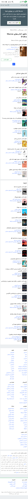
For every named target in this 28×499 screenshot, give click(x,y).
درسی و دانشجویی (10, 372)
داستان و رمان (24, 436)
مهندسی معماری (10, 388)
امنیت (25, 388)
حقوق (13, 370)
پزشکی (12, 356)
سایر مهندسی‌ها (10, 398)
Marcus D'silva (14, 47)
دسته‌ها (3, 2)
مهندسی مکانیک (10, 392)
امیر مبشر (18, 316)
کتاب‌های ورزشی (17, 317)
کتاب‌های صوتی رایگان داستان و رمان (13, 80)
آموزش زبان (24, 372)
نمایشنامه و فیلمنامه (22, 368)
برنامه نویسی (24, 390)
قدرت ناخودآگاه (16, 54)
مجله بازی (12, 412)
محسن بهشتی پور (16, 120)
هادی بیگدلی (17, 209)
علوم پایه (12, 376)
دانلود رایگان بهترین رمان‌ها (15, 111)
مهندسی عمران (10, 386)
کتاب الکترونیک (11, 482)
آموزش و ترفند (24, 386)
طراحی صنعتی (11, 384)
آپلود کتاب (22, 5)
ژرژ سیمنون (17, 220)
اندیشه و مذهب (10, 354)
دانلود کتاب (6, 59)
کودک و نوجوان (23, 420)
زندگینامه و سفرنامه (23, 366)
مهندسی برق (11, 390)
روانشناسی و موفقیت (22, 438)
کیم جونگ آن (17, 306)
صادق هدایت (17, 79)
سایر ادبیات (24, 374)
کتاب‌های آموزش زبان (16, 173)
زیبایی (25, 414)
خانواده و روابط (24, 412)
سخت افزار (24, 394)
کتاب (24, 464)
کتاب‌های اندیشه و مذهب (15, 211)
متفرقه (25, 428)
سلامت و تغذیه (23, 418)
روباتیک (12, 396)
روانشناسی (11, 362)
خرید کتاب (12, 486)
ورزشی (25, 424)
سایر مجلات (11, 428)
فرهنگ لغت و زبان (23, 370)
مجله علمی (11, 422)
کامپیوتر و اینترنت (23, 402)
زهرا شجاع (18, 110)
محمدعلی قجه (17, 326)
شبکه (25, 396)
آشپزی (25, 410)
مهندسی (12, 382)
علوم (13, 350)
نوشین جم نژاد (17, 240)
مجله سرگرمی (11, 414)
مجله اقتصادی (11, 416)
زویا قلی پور (17, 250)
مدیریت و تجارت (23, 442)
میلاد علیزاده (17, 130)
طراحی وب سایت (23, 398)
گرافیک (25, 400)
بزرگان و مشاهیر (23, 408)
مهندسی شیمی (10, 394)
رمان (26, 354)
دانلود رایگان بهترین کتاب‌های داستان (13, 190)
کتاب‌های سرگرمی (17, 142)
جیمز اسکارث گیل (16, 199)
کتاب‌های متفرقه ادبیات (16, 297)
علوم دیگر (12, 378)
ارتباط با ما (24, 482)
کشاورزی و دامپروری (9, 374)
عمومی (25, 406)
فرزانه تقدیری (17, 230)
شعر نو (25, 358)
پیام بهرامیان (17, 141)
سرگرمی (25, 416)
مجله (12, 406)
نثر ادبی (25, 364)
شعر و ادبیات (24, 434)
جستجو (9, 2)
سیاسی (12, 366)
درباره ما (25, 484)
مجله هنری (11, 426)
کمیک (25, 362)
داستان (25, 352)
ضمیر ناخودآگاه (11, 52)
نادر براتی (18, 189)
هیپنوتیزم (5, 52)
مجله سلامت (11, 424)
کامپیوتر (25, 382)
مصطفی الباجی (17, 100)
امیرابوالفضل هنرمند (16, 337)
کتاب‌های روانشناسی (17, 101)
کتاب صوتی (24, 432)
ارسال (17, 472)
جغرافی (12, 360)
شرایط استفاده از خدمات (21, 488)
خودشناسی (9, 54)
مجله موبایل (11, 410)
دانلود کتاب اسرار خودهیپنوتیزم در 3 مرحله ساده (15, 44)
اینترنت (25, 384)
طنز (26, 360)
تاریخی (12, 358)
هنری (26, 426)
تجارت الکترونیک (23, 392)
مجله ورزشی (11, 418)
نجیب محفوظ (17, 161)
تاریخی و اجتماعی (23, 440)
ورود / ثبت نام (4, 5)
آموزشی (25, 446)
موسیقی (25, 422)
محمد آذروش (17, 172)
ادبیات (25, 350)
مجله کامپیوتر (11, 408)
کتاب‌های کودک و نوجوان (16, 89)
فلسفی (12, 368)
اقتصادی (12, 352)
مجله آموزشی (11, 420)
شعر (26, 356)
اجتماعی (12, 364)
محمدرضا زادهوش (16, 261)
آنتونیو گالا (18, 151)
